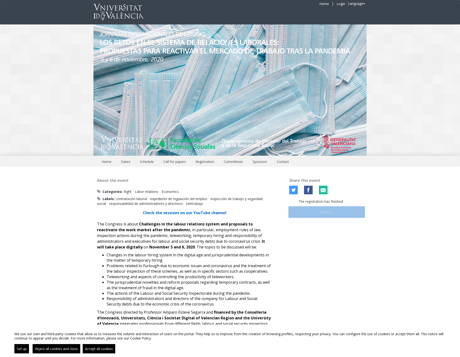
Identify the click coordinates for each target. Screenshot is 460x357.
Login (341, 3)
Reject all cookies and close (56, 348)
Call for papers (174, 161)
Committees (233, 161)
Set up (22, 348)
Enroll (326, 212)
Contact (283, 161)
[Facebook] (308, 190)
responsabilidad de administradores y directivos (146, 203)
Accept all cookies (99, 348)
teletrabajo (194, 203)
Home (324, 3)
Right (128, 191)
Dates (125, 161)
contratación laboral (131, 198)
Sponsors (260, 161)
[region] (230, 341)
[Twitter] (293, 190)
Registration (205, 161)
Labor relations (146, 191)
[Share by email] (323, 190)
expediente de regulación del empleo (178, 198)
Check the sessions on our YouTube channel (184, 212)
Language (355, 3)
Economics (170, 191)
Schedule (147, 161)
